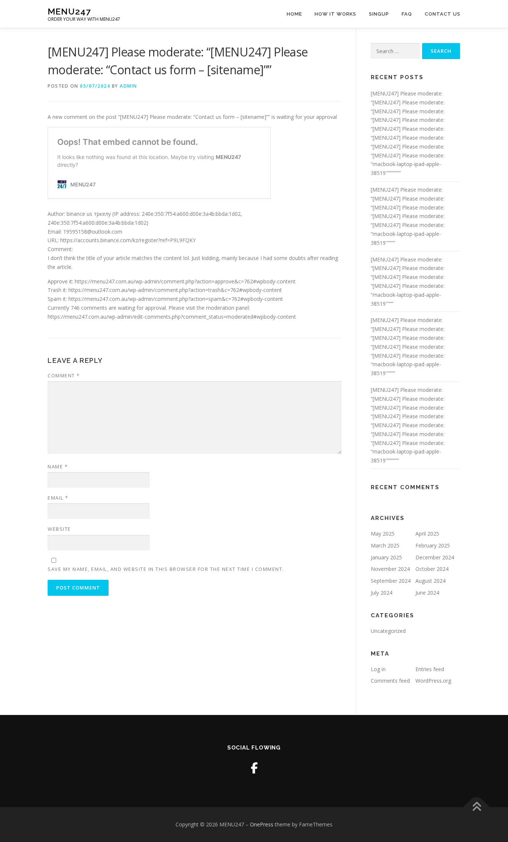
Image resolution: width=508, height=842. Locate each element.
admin (128, 86)
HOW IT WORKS (335, 14)
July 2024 (381, 592)
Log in (378, 669)
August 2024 (430, 580)
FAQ (407, 14)
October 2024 (431, 568)
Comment (64, 375)
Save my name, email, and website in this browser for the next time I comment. (166, 569)
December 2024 (434, 557)
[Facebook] (254, 768)
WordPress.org (433, 680)
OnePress (261, 824)
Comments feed (390, 680)
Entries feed (429, 669)
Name (58, 466)
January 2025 (386, 557)
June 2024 (427, 592)
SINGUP (379, 14)
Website (59, 529)
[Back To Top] (476, 807)
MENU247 (69, 11)
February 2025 (432, 545)
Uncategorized (388, 630)
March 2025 (385, 545)
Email (58, 497)
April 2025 (427, 533)
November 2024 (390, 568)
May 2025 (383, 533)
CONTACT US (442, 14)
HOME (294, 14)
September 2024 (391, 580)
